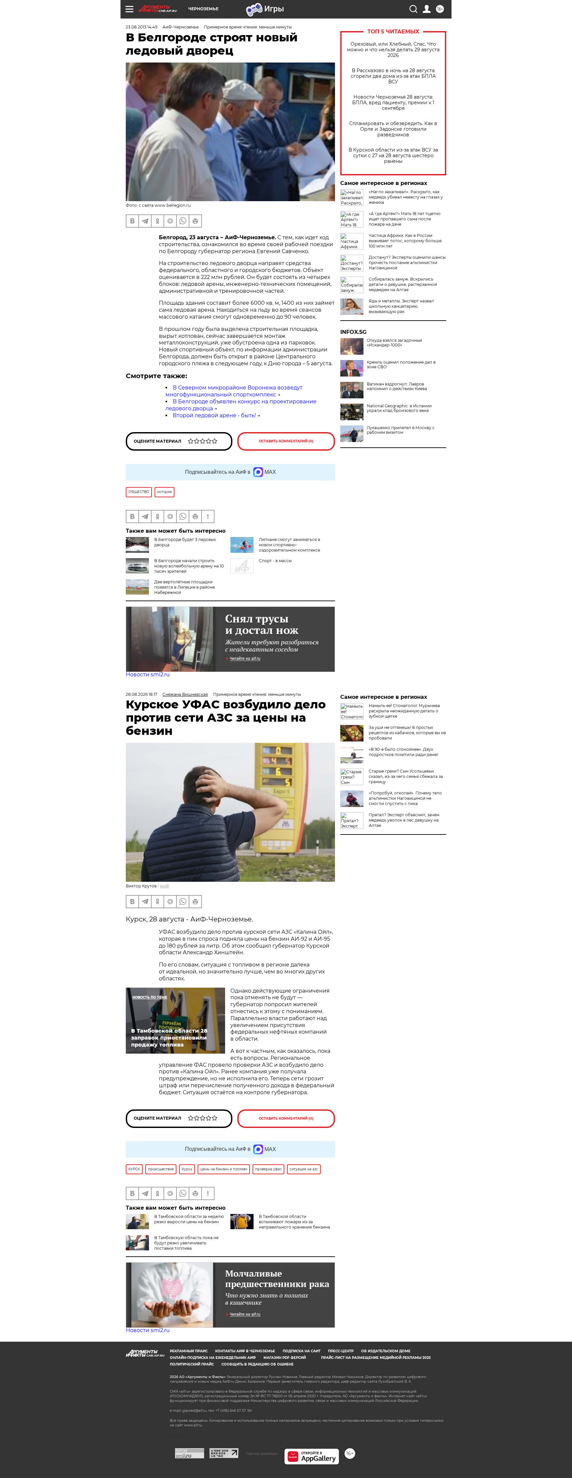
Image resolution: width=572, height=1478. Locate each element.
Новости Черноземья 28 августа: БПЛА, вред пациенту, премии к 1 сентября (393, 102)
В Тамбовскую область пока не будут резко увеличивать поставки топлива (186, 1243)
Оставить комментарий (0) (286, 441)
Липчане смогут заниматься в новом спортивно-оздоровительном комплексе (289, 545)
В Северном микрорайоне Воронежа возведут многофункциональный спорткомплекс (234, 391)
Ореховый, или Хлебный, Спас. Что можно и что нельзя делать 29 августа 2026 (393, 49)
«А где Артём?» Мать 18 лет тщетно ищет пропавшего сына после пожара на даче (405, 219)
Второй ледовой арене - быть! (214, 415)
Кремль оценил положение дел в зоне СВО (401, 364)
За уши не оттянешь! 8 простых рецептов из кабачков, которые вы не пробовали (407, 732)
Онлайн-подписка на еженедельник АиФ (213, 1358)
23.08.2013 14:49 (141, 26)
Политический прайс (192, 1364)
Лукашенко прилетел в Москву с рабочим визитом (401, 430)
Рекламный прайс (189, 1351)
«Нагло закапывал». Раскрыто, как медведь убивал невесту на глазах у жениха (406, 197)
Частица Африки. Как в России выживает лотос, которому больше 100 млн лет (405, 240)
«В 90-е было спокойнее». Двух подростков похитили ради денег (404, 752)
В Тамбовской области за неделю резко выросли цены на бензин (189, 1219)
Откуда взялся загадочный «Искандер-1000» (394, 342)
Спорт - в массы (275, 560)
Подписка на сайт (301, 1351)
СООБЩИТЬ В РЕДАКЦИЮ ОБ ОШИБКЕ (257, 1364)
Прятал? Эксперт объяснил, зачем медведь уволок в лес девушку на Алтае (404, 820)
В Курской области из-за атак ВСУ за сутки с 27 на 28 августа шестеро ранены (393, 155)
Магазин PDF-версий (284, 1358)
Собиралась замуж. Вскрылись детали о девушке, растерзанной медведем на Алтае (403, 284)
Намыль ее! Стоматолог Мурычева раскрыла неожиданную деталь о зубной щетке (404, 711)
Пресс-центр (341, 1351)
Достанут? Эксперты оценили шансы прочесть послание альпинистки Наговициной (407, 262)
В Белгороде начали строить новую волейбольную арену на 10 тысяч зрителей (189, 566)
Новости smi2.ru (148, 674)
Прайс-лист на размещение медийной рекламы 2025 (376, 1358)
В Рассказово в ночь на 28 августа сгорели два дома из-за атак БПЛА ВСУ (393, 76)
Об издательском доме (385, 1351)
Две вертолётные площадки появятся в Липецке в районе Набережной (184, 587)
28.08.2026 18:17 (141, 694)
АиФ (164, 885)
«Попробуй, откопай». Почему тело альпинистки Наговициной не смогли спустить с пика (405, 798)
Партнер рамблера (261, 1454)
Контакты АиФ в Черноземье (245, 1351)
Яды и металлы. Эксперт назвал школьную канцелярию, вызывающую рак (401, 306)
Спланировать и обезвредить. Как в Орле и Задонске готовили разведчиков (393, 129)
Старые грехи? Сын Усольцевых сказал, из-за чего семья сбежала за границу (406, 776)
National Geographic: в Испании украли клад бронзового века (399, 408)
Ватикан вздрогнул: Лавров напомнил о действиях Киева (397, 386)
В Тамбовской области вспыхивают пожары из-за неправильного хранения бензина (294, 1222)
